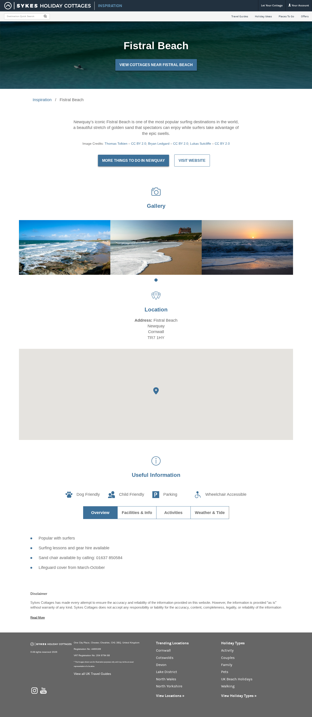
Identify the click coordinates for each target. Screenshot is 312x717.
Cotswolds (164, 658)
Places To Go (286, 16)
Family (226, 665)
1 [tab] (156, 280)
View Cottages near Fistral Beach (156, 65)
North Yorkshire (169, 686)
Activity (227, 650)
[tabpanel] (64, 247)
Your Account (300, 5)
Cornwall (163, 650)
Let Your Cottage (272, 5)
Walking (228, 686)
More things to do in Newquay (133, 160)
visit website (192, 160)
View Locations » (170, 696)
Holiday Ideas (263, 16)
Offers (305, 16)
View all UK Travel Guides (92, 674)
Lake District (166, 672)
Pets (224, 672)
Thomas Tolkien (116, 143)
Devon (161, 665)
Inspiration (42, 100)
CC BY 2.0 (138, 143)
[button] (156, 390)
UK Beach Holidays (236, 679)
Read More (37, 617)
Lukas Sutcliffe (200, 143)
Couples (228, 658)
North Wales (166, 679)
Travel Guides (239, 16)
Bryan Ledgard (158, 143)
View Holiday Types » (238, 696)
